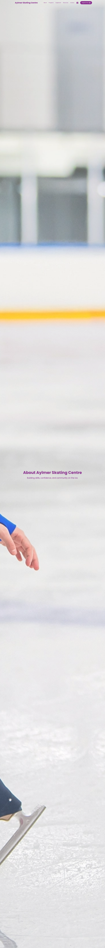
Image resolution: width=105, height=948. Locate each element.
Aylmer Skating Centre (26, 3)
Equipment (58, 2)
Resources (65, 2)
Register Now (85, 2)
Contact (72, 2)
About (45, 2)
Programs (51, 2)
